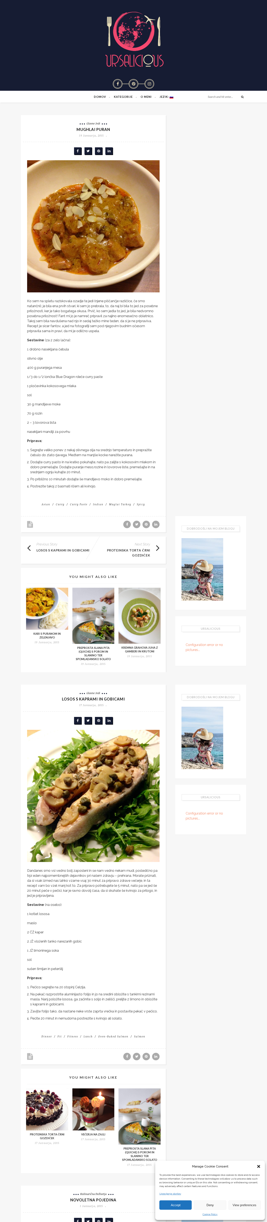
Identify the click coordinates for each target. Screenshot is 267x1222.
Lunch (88, 1036)
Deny (210, 1205)
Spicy (141, 504)
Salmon (139, 1036)
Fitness (72, 1036)
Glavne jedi (93, 123)
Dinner (47, 1036)
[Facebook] (117, 84)
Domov (100, 96)
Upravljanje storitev (170, 1193)
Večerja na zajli (93, 1134)
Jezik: (165, 96)
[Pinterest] (133, 84)
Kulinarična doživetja (93, 1194)
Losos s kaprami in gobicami (63, 550)
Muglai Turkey (120, 504)
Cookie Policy (210, 1214)
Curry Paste (78, 504)
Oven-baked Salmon (113, 1036)
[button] (259, 1166)
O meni (146, 96)
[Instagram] (149, 84)
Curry (60, 504)
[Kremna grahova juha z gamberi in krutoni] (139, 616)
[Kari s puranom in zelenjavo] (47, 609)
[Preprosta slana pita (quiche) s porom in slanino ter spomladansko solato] (93, 616)
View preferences (244, 1205)
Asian (46, 504)
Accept (175, 1205)
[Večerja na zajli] (93, 1109)
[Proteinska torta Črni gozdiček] (47, 1109)
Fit (60, 1036)
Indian (98, 504)
